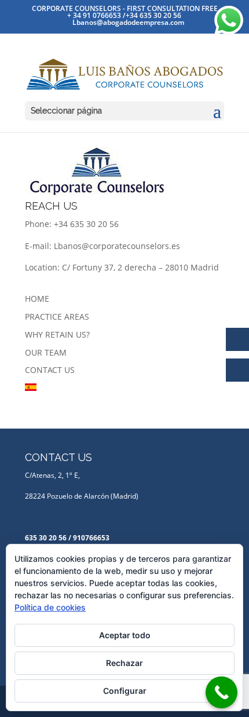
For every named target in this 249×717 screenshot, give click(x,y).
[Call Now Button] (221, 692)
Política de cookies (50, 607)
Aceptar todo (125, 635)
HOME (37, 298)
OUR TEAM (46, 352)
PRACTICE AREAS (57, 316)
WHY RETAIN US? (57, 334)
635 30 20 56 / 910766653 (67, 538)
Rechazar (124, 663)
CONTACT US (50, 369)
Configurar (125, 691)
